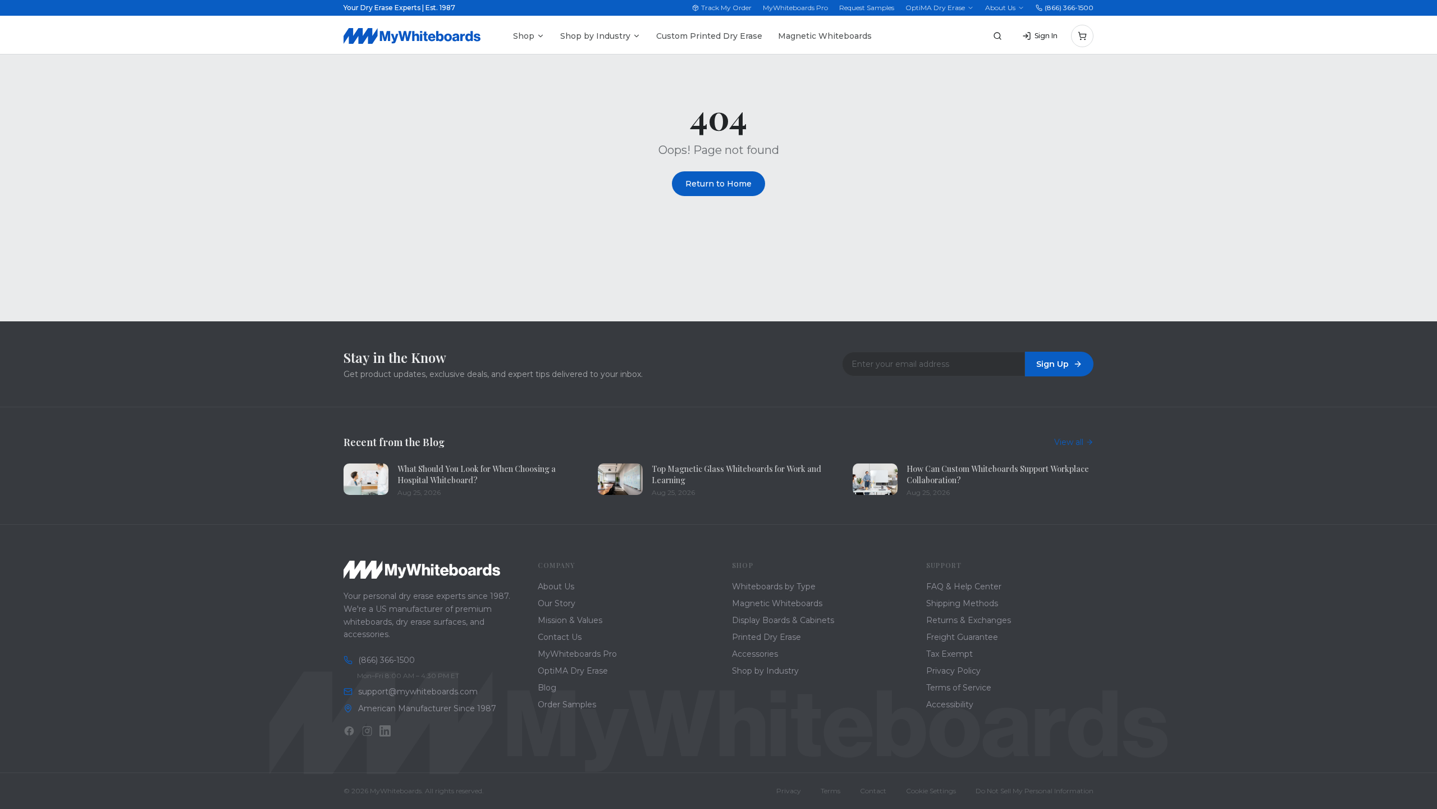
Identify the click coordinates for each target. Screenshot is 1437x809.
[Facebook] (349, 731)
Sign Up (1052, 364)
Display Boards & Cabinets (783, 620)
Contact (873, 791)
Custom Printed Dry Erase (709, 36)
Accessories (755, 654)
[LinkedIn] (385, 731)
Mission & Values (570, 620)
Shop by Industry (595, 36)
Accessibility (949, 704)
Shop (523, 36)
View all (1068, 442)
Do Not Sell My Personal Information (1034, 791)
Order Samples (567, 704)
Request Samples (866, 7)
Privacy (788, 791)
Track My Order (726, 7)
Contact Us (560, 637)
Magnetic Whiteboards (825, 36)
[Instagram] (367, 731)
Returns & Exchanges (968, 620)
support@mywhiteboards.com (418, 692)
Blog (547, 688)
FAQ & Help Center (963, 586)
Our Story (556, 603)
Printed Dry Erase (766, 637)
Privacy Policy (953, 671)
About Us (1000, 7)
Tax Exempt (949, 654)
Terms (830, 791)
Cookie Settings (931, 791)
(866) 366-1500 (1069, 7)
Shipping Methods (962, 603)
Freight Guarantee (962, 637)
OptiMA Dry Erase (935, 7)
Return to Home (718, 184)
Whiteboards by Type (774, 586)
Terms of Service (958, 688)
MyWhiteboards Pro (795, 7)
